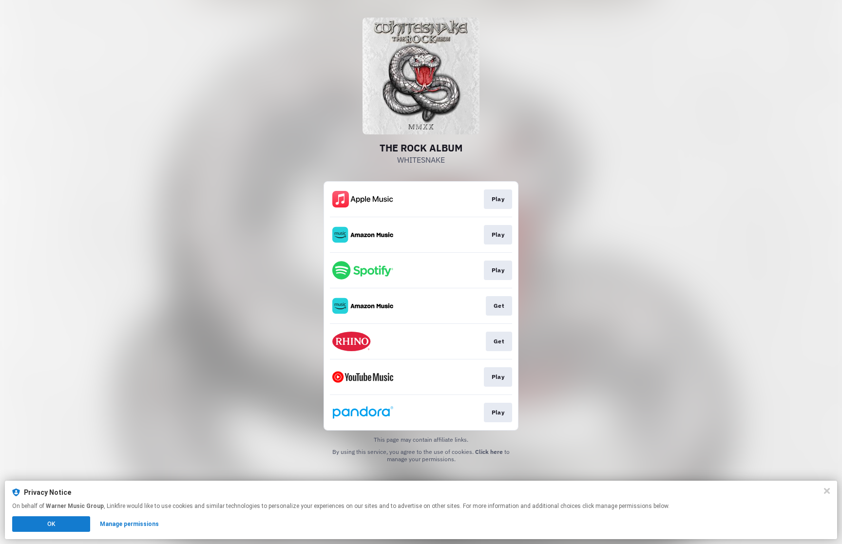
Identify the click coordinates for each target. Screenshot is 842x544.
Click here (489, 451)
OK (51, 524)
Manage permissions (129, 524)
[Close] (827, 491)
